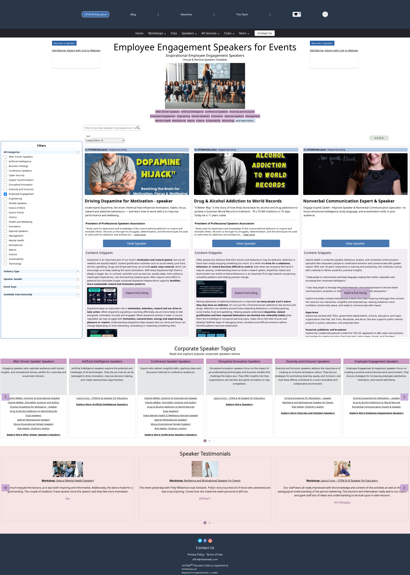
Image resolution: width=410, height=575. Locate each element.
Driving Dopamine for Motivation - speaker (33, 406)
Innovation (217, 116)
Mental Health (163, 120)
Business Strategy (18, 166)
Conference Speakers (216, 111)
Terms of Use (214, 554)
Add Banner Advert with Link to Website (76, 50)
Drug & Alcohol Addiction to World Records (33, 411)
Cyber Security (16, 175)
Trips (174, 33)
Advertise (186, 14)
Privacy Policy (196, 554)
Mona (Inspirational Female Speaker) (33, 424)
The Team (242, 14)
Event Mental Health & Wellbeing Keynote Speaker (170, 415)
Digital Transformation (21, 179)
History (13, 217)
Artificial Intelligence (192, 111)
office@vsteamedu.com (205, 559)
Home (139, 33)
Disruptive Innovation (21, 184)
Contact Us (265, 33)
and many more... (245, 120)
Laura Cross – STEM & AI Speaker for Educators (102, 398)
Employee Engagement (162, 116)
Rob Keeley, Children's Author (33, 428)
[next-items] (391, 137)
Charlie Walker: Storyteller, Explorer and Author (33, 402)
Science (200, 120)
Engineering (183, 116)
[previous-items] (367, 137)
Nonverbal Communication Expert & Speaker (376, 406)
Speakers (188, 33)
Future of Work (17, 207)
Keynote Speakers (234, 116)
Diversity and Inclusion (242, 111)
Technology (228, 120)
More (243, 33)
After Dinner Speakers (168, 111)
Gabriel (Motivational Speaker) (33, 419)
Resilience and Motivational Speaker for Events (307, 402)
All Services (209, 33)
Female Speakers (201, 116)
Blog (133, 14)
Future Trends (16, 212)
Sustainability (213, 120)
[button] (6, 397)
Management (252, 116)
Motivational (179, 120)
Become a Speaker (64, 43)
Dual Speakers (33, 415)
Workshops (156, 33)
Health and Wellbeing (20, 221)
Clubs (228, 33)
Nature (191, 120)
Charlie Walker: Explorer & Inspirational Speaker (33, 398)
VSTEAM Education (95, 14)
